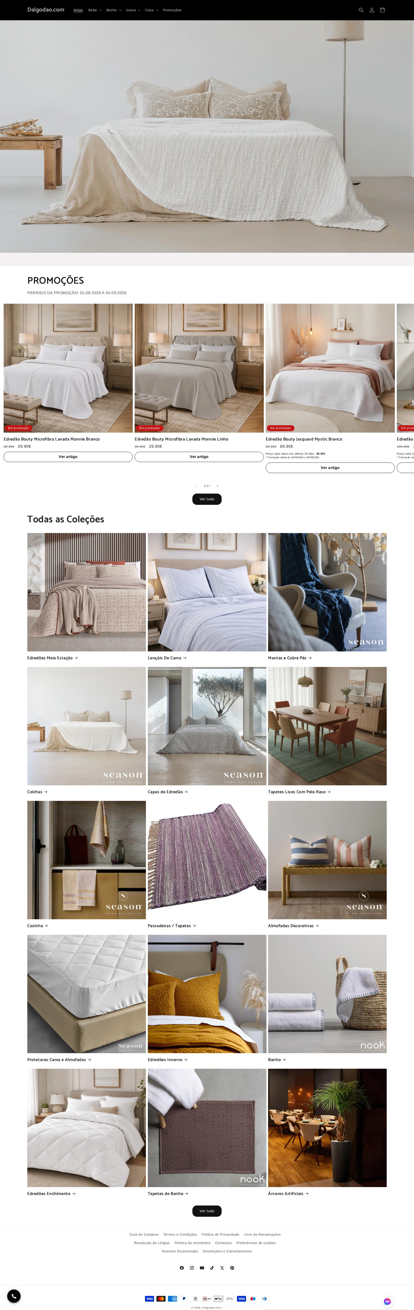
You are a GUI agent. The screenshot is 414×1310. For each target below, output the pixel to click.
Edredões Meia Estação (50, 658)
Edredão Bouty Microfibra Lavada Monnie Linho (181, 439)
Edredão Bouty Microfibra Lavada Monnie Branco (52, 439)
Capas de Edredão (165, 792)
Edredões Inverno (165, 1060)
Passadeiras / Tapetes (169, 926)
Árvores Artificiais (285, 1194)
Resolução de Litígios (152, 1243)
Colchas (34, 792)
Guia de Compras (144, 1234)
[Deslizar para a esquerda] (196, 486)
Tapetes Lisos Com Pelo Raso (297, 792)
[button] (94, 10)
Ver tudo (207, 499)
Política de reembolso (193, 1243)
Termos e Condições (180, 1234)
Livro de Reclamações (262, 1234)
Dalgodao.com (211, 1307)
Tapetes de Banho (166, 1194)
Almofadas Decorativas (291, 926)
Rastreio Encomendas (180, 1251)
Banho (274, 1060)
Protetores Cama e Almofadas (56, 1060)
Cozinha (35, 926)
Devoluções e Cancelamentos (227, 1251)
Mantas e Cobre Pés (287, 658)
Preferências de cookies (256, 1243)
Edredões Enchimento (48, 1194)
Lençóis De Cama (164, 658)
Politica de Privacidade (220, 1234)
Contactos (223, 1243)
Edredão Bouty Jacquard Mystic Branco (304, 439)
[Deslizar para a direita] (217, 486)
